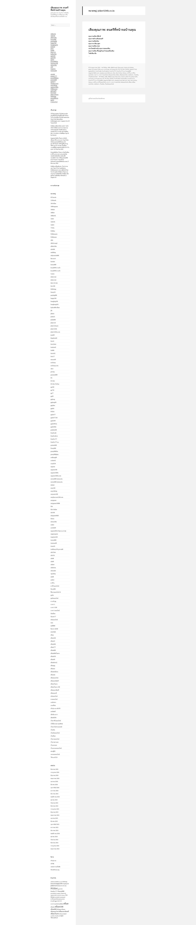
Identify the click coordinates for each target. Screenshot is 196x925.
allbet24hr (54, 37)
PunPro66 (53, 433)
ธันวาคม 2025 (54, 794)
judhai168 (53, 54)
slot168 (53, 512)
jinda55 (53, 317)
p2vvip (53, 372)
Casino (52, 274)
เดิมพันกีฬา (54, 717)
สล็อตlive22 (54, 662)
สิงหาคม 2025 (54, 806)
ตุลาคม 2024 (54, 836)
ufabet (52, 564)
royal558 (53, 463)
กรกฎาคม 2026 (55, 772)
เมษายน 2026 (54, 781)
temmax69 (54, 71)
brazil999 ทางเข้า (55, 268)
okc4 (52, 369)
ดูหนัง (52, 595)
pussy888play (54, 78)
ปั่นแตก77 (53, 616)
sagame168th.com (56, 476)
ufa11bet (53, 552)
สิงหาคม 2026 (54, 769)
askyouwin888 (55, 255)
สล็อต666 (53, 644)
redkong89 (54, 457)
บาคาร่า (53, 604)
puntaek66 (54, 80)
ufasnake (53, 571)
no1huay (53, 362)
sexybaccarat (54, 83)
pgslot (52, 60)
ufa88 (52, 558)
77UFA (52, 228)
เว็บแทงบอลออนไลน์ (56, 748)
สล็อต (52, 635)
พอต (52, 623)
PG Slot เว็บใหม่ (55, 384)
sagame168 (54, 470)
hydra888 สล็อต (55, 307)
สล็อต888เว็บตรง (55, 653)
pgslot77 (53, 82)
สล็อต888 (53, 650)
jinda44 (53, 47)
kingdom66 (54, 338)
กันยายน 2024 (54, 839)
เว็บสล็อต (53, 736)
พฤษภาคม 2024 (55, 849)
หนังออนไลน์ (54, 696)
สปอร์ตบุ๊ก (53, 632)
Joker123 (53, 323)
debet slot (53, 277)
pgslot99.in (54, 424)
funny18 (53, 292)
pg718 (52, 390)
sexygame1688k (55, 503)
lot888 (52, 350)
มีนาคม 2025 (54, 821)
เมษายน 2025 (54, 818)
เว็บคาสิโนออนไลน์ (56, 720)
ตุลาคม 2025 (54, 800)
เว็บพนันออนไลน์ (55, 733)
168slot (53, 209)
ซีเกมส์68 (53, 589)
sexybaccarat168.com (57, 497)
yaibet (52, 580)
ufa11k (53, 555)
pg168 (52, 387)
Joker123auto (54, 94)
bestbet (53, 261)
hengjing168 (54, 45)
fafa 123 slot (54, 283)
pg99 (52, 396)
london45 (53, 347)
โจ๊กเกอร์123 (54, 757)
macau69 (53, 359)
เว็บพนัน (53, 730)
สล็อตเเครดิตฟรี (55, 690)
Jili (51, 310)
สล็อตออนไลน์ (54, 678)
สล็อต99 (53, 659)
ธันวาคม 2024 (54, 830)
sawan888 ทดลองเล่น (56, 479)
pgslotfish (53, 427)
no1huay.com (54, 365)
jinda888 (53, 320)
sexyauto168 (54, 63)
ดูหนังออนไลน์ (54, 598)
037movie (53, 197)
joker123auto (54, 326)
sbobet (53, 485)
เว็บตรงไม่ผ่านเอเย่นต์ (56, 727)
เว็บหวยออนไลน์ (55, 739)
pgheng (53, 399)
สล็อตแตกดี (54, 693)
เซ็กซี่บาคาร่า (54, 714)
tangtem (53, 69)
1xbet (52, 219)
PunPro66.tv (54, 436)
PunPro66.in (124, 78)
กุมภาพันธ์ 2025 (55, 824)
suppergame (54, 534)
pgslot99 (53, 58)
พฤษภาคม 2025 (55, 815)
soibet (52, 525)
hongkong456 (54, 304)
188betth (53, 34)
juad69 (53, 335)
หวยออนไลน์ (54, 102)
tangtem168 (54, 537)
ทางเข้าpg (53, 601)
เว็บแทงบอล (54, 745)
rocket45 (53, 460)
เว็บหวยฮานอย (54, 742)
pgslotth (53, 56)
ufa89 (52, 561)
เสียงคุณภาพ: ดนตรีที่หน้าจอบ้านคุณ (59, 8)
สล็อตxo (53, 668)
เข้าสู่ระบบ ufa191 (55, 708)
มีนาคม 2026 (54, 784)
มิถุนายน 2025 (54, 812)
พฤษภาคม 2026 (55, 778)
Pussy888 (53, 448)
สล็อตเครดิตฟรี (55, 681)
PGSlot (52, 411)
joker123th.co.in (55, 332)
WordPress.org (55, 870)
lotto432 (53, 353)
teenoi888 (53, 540)
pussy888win (54, 98)
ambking (53, 252)
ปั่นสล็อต (53, 613)
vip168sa (53, 574)
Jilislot (52, 313)
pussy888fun (54, 61)
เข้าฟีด (52, 863)
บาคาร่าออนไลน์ (55, 610)
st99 (52, 67)
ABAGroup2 (54, 243)
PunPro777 (54, 439)
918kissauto (54, 89)
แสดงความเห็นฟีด (55, 867)
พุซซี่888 (53, 626)
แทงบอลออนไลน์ (55, 754)
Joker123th (134, 77)
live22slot (53, 93)
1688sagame (54, 206)
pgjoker (53, 405)
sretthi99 (53, 528)
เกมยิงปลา (53, 702)
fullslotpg (53, 96)
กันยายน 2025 (54, 803)
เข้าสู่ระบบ (53, 860)
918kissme (54, 237)
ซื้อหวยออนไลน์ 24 (56, 592)
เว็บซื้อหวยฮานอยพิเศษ (57, 724)
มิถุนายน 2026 (54, 775)
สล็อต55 (53, 641)
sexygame (53, 500)
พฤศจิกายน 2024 (55, 833)
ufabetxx (53, 567)
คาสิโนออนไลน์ (55, 586)
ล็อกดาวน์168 (54, 629)
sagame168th (54, 87)
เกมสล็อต (53, 705)
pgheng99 (53, 91)
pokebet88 (54, 430)
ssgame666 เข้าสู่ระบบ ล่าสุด (58, 531)
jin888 (52, 50)
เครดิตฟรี (53, 711)
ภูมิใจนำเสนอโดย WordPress (97, 98)
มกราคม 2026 (54, 790)
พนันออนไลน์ (54, 619)
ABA (52, 240)
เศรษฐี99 (53, 751)
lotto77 (53, 356)
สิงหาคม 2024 (54, 843)
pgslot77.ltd (54, 418)
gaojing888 (54, 41)
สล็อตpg (53, 665)
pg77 (52, 393)
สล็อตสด (53, 675)
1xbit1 (52, 225)
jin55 (52, 49)
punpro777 (54, 76)
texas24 (53, 546)
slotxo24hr (54, 65)
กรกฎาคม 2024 (55, 846)
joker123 (53, 52)
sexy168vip (54, 85)
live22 (52, 341)
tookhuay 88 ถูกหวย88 (57, 549)
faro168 (53, 286)
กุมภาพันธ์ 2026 (55, 787)
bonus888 (53, 39)
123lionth (53, 200)
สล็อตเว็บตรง (54, 684)
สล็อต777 (53, 647)
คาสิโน (52, 583)
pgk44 (52, 408)
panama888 (54, 375)
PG (51, 378)
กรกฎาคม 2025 (55, 809)
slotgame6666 (55, 515)
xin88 (52, 577)
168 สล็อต (53, 203)
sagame (53, 466)
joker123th (54, 329)
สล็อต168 (53, 638)
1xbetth (53, 36)
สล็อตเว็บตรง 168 (55, 687)
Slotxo (52, 518)
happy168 (53, 43)
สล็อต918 (53, 656)
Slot (52, 506)
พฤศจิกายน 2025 (55, 797)
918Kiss (53, 231)
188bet (53, 212)
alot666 (53, 74)
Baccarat (53, 258)
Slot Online (54, 509)
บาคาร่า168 (54, 607)
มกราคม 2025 (54, 827)
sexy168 (53, 488)
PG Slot (53, 381)
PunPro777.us (55, 442)
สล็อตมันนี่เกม (54, 672)
